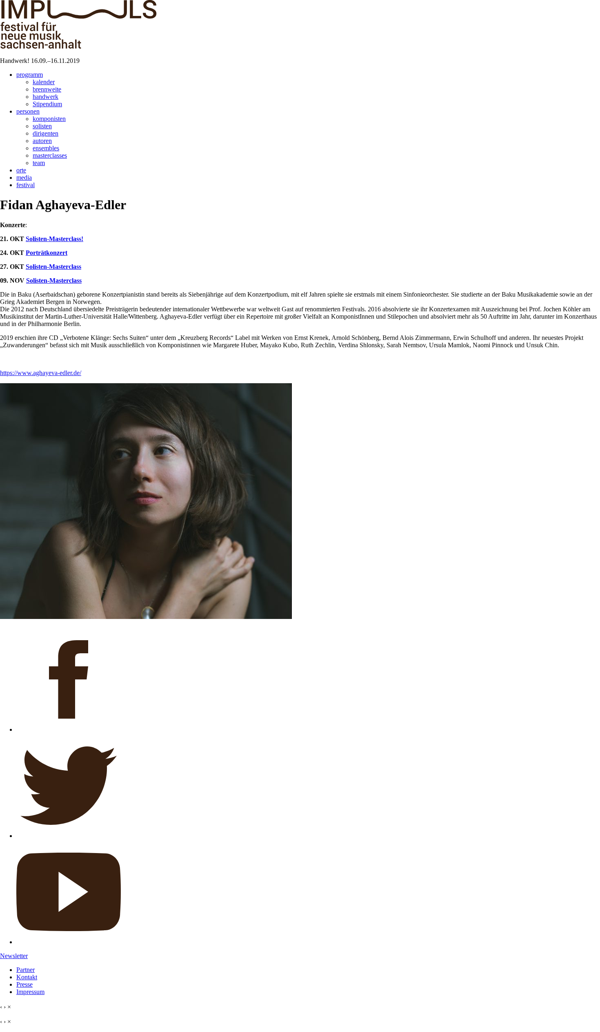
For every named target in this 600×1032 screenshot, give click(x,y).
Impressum (30, 991)
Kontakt (26, 977)
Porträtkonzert (46, 252)
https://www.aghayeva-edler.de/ (40, 372)
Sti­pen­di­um (47, 104)
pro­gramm (29, 74)
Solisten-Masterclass (53, 266)
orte (21, 170)
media (24, 177)
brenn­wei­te (47, 89)
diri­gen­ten (45, 133)
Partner (25, 969)
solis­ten (42, 126)
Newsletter (14, 955)
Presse (24, 984)
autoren (42, 140)
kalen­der (44, 81)
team (39, 162)
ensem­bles (46, 148)
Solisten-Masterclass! (54, 238)
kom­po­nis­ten (49, 118)
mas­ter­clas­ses (50, 155)
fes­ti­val (25, 184)
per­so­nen (28, 111)
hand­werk (45, 96)
